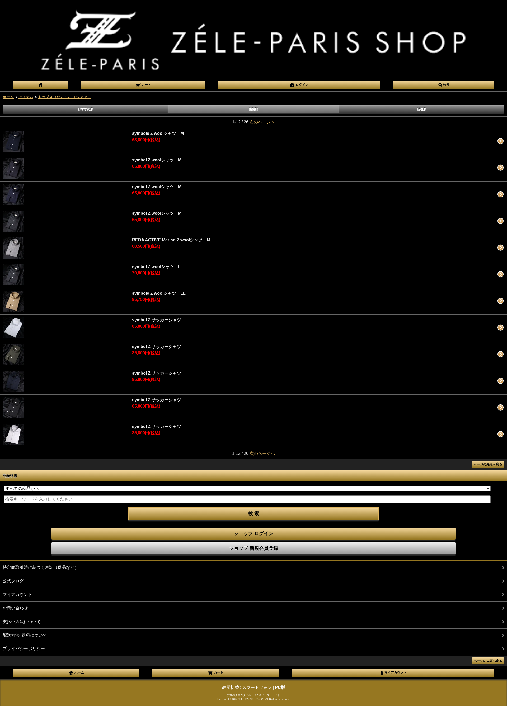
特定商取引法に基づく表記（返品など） (41, 567)
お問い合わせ (15, 608)
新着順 (421, 109)
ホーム (8, 97)
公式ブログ (13, 581)
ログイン (301, 85)
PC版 (280, 687)
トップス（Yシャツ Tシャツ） (64, 97)
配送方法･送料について (25, 635)
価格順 (253, 109)
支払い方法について (22, 621)
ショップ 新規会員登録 (253, 548)
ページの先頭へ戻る (488, 464)
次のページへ (262, 122)
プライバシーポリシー (24, 648)
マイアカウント (17, 594)
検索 (446, 85)
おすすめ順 (85, 109)
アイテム (25, 97)
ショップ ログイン (253, 533)
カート (146, 85)
